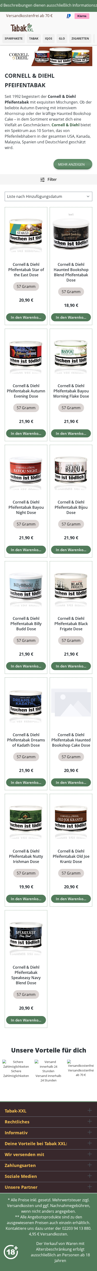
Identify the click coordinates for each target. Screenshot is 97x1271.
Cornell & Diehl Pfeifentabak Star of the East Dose (26, 269)
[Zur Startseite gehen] (22, 27)
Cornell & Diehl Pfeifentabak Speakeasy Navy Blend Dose (26, 975)
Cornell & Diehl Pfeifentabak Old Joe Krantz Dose (71, 856)
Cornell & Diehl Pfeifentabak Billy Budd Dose (26, 623)
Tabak (33, 38)
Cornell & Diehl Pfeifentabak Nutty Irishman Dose (26, 856)
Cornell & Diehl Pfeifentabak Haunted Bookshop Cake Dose (71, 740)
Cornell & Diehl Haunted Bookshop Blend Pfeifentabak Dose (71, 272)
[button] (92, 24)
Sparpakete (14, 38)
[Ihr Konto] (87, 26)
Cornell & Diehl (66, 124)
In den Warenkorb (26, 317)
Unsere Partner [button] (21, 1187)
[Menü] (3, 26)
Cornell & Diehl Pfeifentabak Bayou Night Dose (26, 507)
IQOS (48, 38)
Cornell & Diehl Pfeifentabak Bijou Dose (71, 507)
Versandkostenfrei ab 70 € (29, 15)
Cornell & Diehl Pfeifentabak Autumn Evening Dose (26, 391)
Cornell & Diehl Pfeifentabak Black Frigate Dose (71, 623)
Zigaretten (80, 38)
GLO (62, 38)
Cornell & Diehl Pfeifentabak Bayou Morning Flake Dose (71, 391)
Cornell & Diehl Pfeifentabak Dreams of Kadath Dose (26, 740)
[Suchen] (83, 26)
